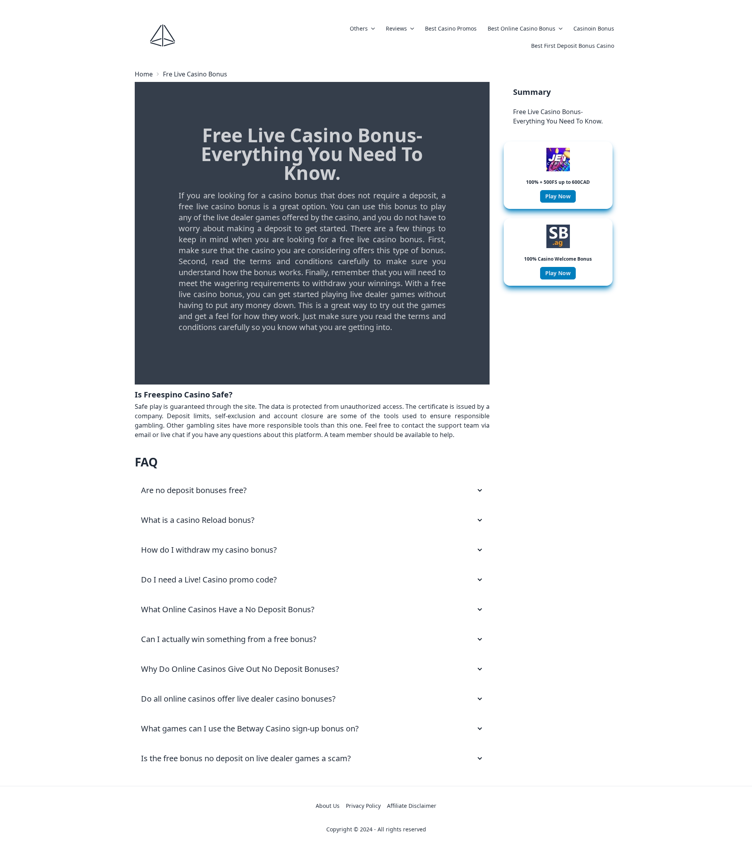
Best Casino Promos (451, 28)
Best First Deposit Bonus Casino (572, 45)
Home (144, 74)
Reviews (396, 28)
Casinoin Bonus (593, 28)
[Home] (162, 35)
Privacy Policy (363, 805)
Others (359, 28)
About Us (328, 805)
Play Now (558, 196)
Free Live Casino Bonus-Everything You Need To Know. (558, 116)
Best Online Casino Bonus (521, 28)
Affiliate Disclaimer (411, 805)
